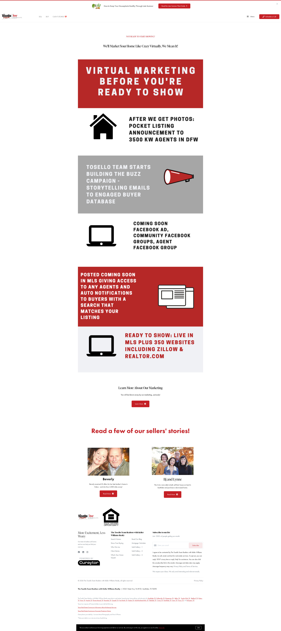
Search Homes (116, 539)
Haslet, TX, (131, 600)
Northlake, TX (167, 600)
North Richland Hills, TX (141, 600)
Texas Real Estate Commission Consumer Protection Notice (94, 611)
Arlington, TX (190, 600)
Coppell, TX (115, 600)
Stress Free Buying (117, 543)
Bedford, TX (194, 598)
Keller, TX (177, 598)
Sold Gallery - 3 (137, 555)
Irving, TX (160, 600)
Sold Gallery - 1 (137, 547)
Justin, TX (174, 600)
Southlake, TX (152, 598)
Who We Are (115, 547)
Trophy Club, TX (185, 598)
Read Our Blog (137, 539)
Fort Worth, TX (123, 600)
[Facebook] (79, 552)
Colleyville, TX (160, 598)
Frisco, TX (181, 600)
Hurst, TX (82, 600)
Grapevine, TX (169, 598)
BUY (47, 16)
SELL (40, 16)
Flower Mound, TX (98, 600)
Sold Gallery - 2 (137, 551)
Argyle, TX (89, 600)
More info (161, 628)
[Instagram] (87, 552)
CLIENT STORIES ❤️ (60, 16)
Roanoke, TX (107, 600)
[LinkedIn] (83, 552)
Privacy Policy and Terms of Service (185, 566)
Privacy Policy (198, 580)
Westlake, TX (152, 600)
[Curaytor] (89, 565)
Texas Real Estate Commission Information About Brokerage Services (97, 607)
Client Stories (115, 551)
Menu (252, 16)
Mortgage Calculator (139, 543)
